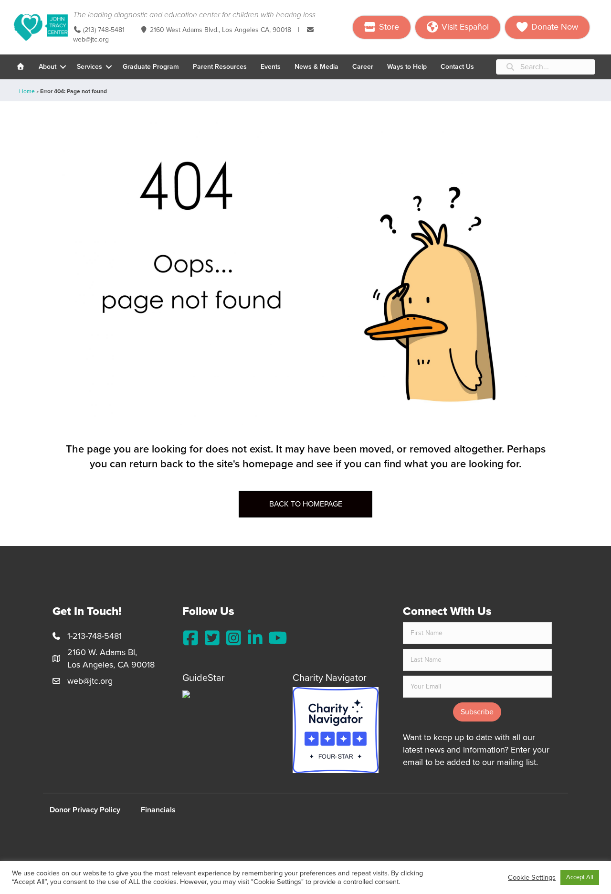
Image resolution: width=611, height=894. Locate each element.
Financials (158, 810)
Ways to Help (407, 67)
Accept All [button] (579, 877)
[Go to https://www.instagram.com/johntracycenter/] (233, 638)
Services (89, 67)
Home (27, 91)
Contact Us (457, 67)
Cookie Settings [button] (532, 877)
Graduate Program (151, 67)
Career (362, 67)
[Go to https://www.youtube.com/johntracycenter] (276, 638)
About (47, 67)
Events (271, 67)
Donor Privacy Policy (85, 810)
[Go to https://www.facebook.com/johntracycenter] (190, 638)
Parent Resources (220, 67)
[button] (63, 66)
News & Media (316, 67)
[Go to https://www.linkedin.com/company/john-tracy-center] (255, 638)
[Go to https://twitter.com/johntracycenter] (212, 638)
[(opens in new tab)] (336, 729)
